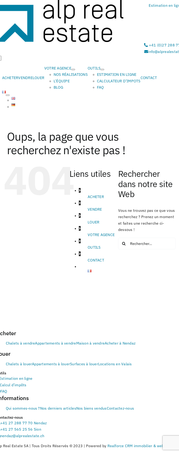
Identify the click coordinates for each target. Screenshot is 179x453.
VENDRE (95, 209)
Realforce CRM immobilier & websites (139, 445)
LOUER (93, 222)
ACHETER (96, 196)
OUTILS (94, 247)
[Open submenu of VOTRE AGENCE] (73, 69)
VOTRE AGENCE (101, 234)
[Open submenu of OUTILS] (102, 69)
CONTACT (96, 260)
